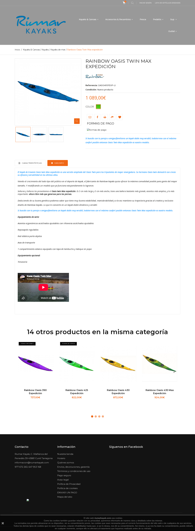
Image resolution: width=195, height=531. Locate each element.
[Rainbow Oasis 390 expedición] (35, 364)
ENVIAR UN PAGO (67, 492)
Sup (172, 19)
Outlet (171, 31)
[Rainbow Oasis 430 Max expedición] (159, 364)
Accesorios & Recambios (118, 19)
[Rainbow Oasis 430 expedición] (118, 364)
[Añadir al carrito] (108, 401)
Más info (59, 163)
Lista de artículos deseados (167, 3)
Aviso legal (63, 479)
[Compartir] (112, 117)
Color (90, 106)
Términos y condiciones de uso (73, 471)
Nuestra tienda (65, 454)
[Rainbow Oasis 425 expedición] (76, 364)
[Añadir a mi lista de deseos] (120, 117)
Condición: (91, 89)
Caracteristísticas (32, 163)
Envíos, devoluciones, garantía (73, 466)
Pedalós (157, 19)
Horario (61, 458)
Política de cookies (67, 488)
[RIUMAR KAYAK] (41, 25)
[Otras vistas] (15, 134)
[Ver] (45, 401)
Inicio (17, 49)
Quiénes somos (65, 462)
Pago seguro (64, 475)
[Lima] (98, 106)
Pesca (143, 19)
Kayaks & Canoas (87, 19)
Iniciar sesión (145, 3)
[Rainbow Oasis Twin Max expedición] (23, 134)
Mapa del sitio (64, 496)
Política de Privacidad (68, 484)
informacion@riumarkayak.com (32, 462)
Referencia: (92, 85)
